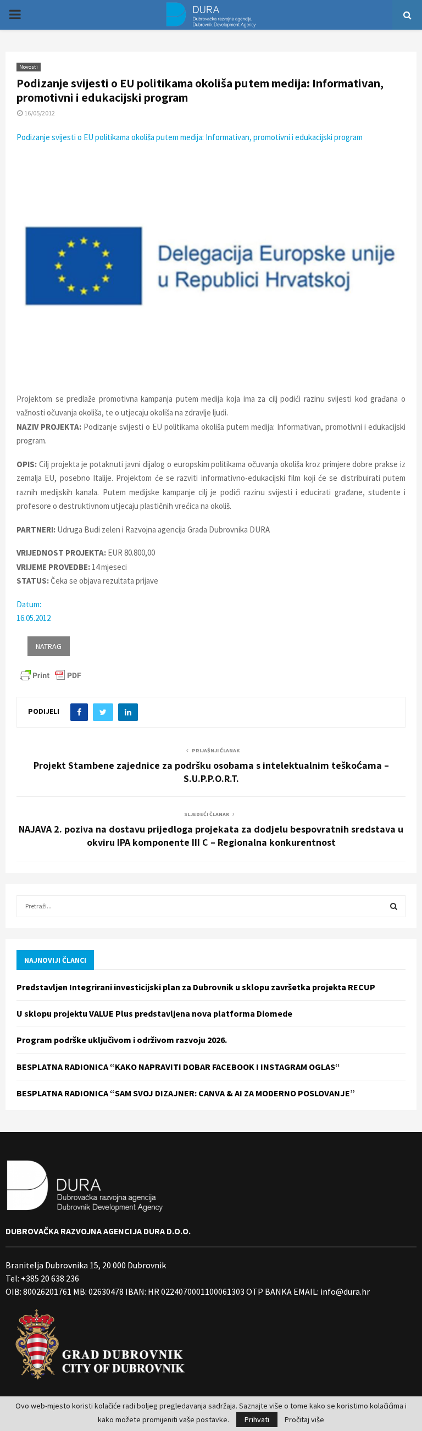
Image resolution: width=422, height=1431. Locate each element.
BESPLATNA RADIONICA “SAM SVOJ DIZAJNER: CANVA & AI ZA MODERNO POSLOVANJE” (185, 1093)
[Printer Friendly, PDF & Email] (50, 674)
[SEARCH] (394, 906)
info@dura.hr (344, 1291)
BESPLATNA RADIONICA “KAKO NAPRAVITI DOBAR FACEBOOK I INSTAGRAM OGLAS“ (178, 1066)
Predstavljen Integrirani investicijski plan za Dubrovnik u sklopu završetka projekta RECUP (195, 986)
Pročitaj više (304, 1419)
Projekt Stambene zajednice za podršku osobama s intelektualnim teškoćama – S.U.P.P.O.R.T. (211, 772)
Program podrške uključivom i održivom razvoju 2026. (121, 1039)
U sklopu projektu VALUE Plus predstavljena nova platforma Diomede (154, 1013)
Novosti (28, 66)
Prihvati (257, 1419)
